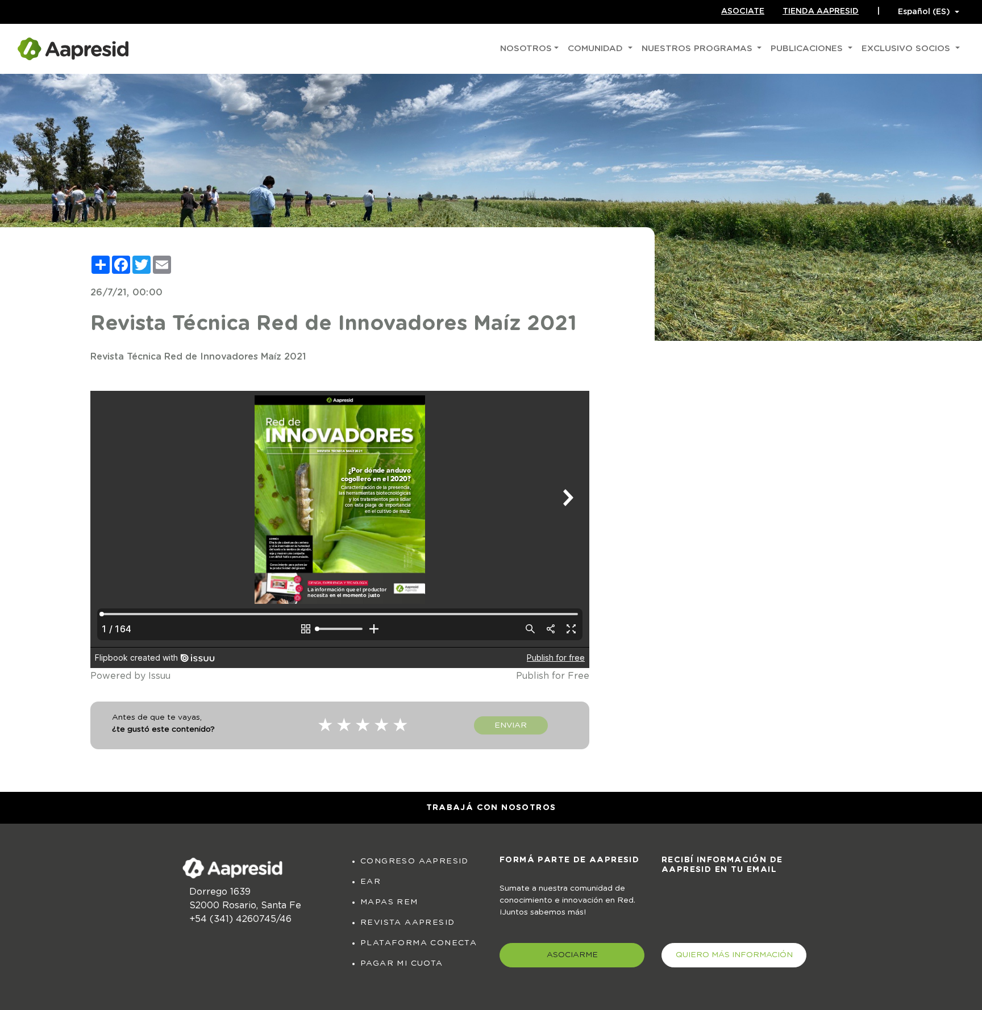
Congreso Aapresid (414, 861)
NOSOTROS (526, 48)
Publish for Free (552, 676)
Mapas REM (389, 902)
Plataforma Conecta (418, 943)
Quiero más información (734, 955)
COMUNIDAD (597, 48)
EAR (370, 882)
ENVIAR (510, 725)
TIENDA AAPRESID (821, 11)
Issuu (159, 676)
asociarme (572, 955)
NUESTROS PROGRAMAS (698, 48)
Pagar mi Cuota (401, 963)
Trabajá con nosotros (491, 808)
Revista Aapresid (407, 922)
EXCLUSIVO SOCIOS (907, 48)
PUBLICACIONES (808, 48)
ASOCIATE (742, 11)
